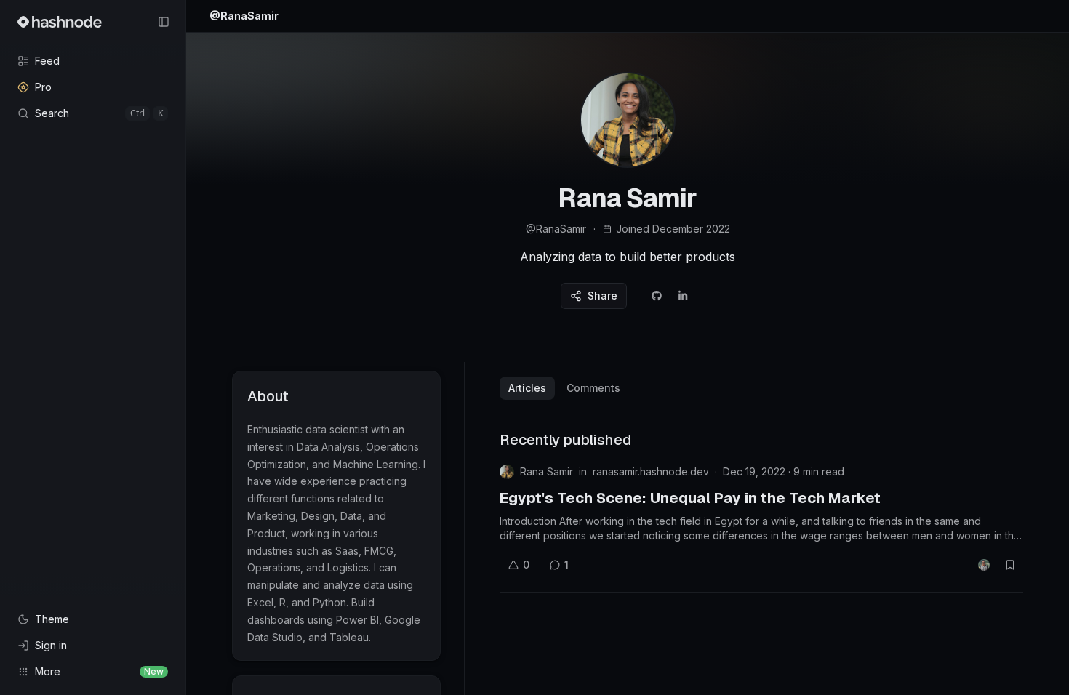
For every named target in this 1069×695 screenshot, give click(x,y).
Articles (527, 388)
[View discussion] (984, 565)
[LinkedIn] (682, 296)
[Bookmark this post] (1010, 565)
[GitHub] (656, 296)
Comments (593, 388)
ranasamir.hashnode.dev (651, 471)
